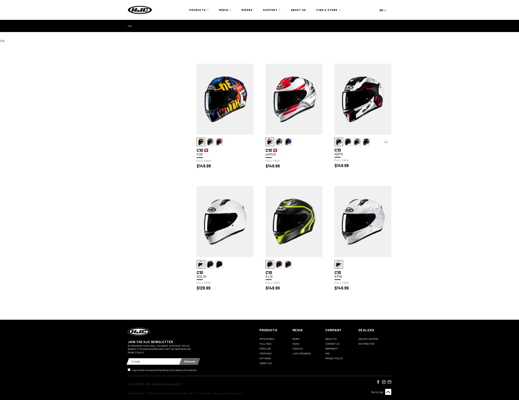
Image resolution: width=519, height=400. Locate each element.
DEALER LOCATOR (368, 338)
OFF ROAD (265, 358)
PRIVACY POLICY (334, 358)
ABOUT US (331, 338)
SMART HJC (266, 363)
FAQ (327, 353)
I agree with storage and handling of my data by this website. (164, 370)
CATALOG (298, 348)
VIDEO (296, 343)
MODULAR (265, 348)
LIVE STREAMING (302, 353)
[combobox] (383, 10)
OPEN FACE (266, 353)
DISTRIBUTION (366, 343)
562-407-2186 (205, 393)
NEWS (296, 338)
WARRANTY (331, 348)
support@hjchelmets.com (230, 393)
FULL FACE (265, 343)
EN (381, 10)
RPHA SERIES (267, 338)
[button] (197, 10)
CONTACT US (332, 343)
